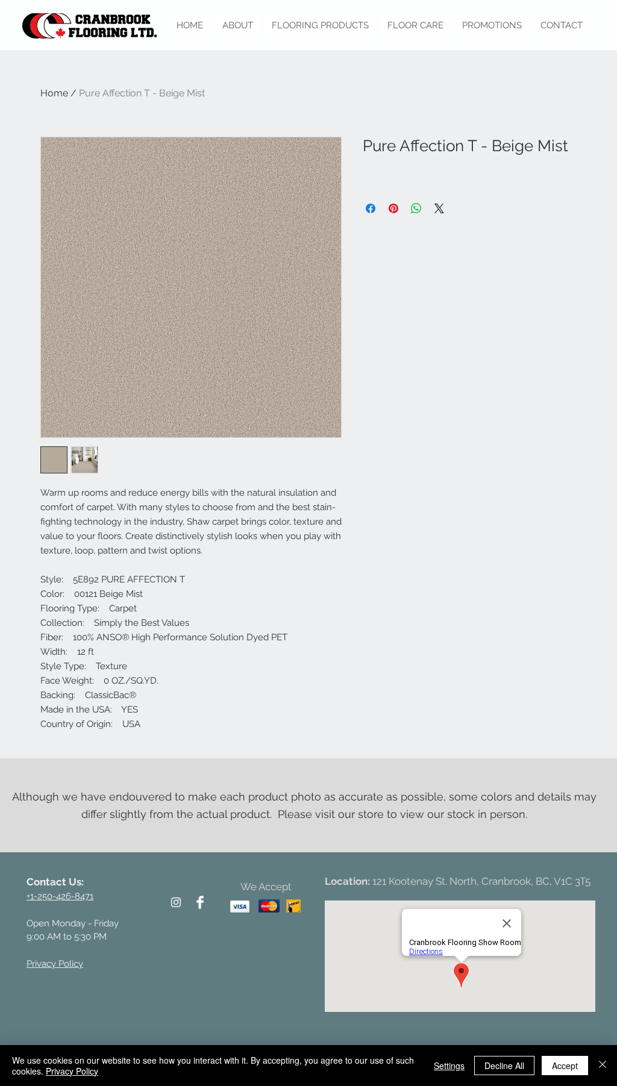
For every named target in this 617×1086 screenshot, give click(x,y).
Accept (565, 1065)
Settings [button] (449, 1065)
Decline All (504, 1065)
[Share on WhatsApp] (416, 208)
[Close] (602, 1065)
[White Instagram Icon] (176, 902)
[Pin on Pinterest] (393, 208)
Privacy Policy (72, 1071)
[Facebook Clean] (200, 902)
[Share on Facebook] (370, 208)
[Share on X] (439, 208)
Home (54, 93)
